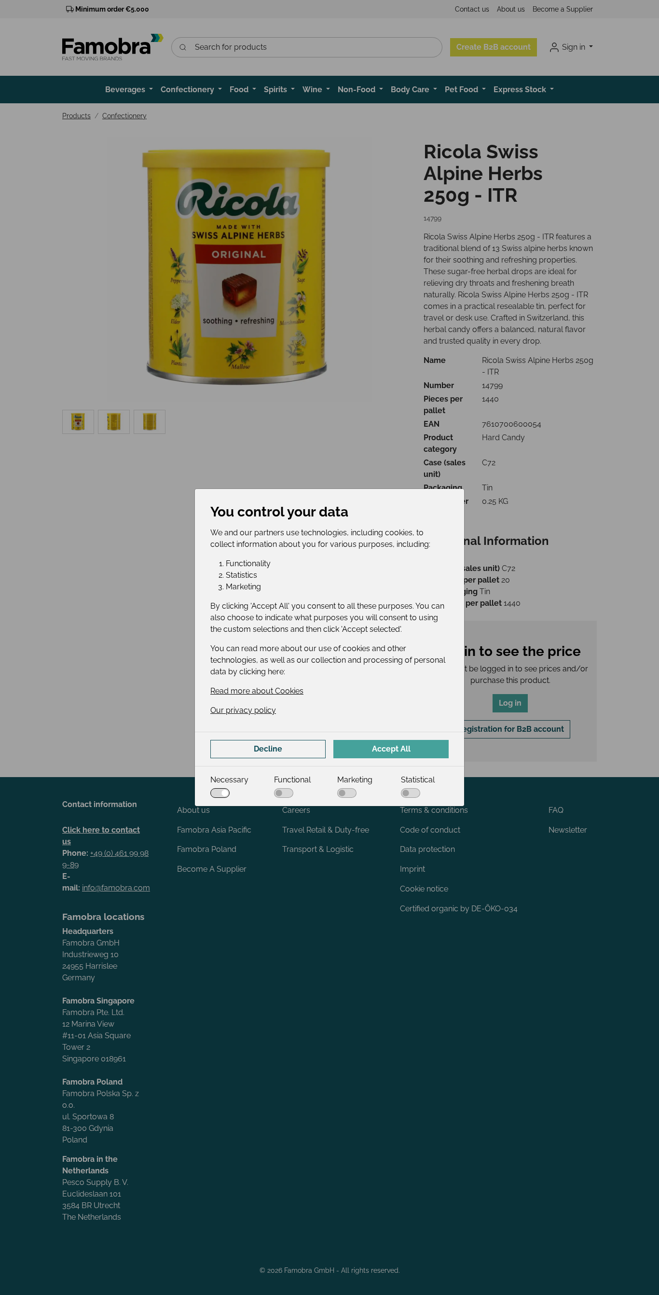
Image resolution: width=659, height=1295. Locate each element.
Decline (268, 748)
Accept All (391, 748)
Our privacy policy (243, 710)
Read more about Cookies (256, 691)
